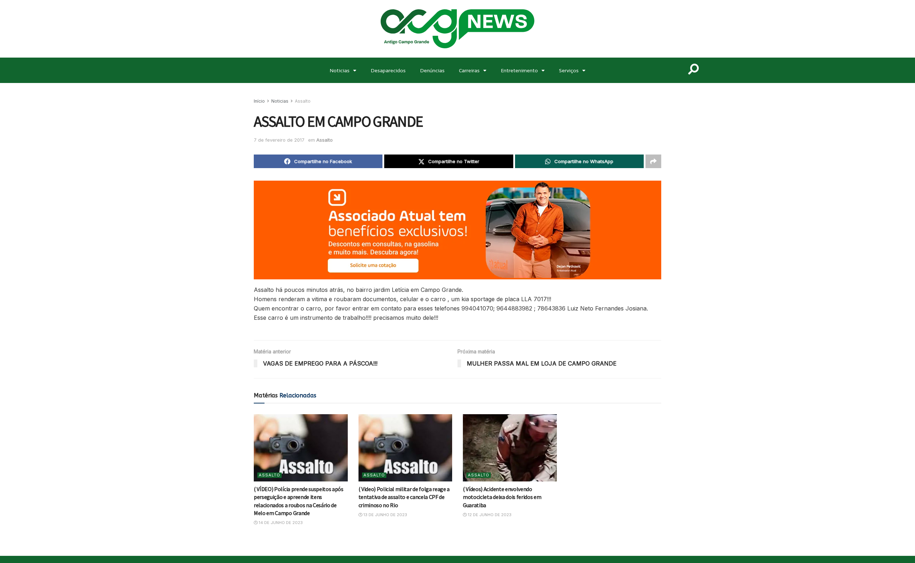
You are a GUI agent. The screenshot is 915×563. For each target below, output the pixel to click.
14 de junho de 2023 (280, 522)
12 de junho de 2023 (489, 514)
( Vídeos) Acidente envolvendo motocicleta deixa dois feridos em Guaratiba (502, 497)
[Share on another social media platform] (653, 161)
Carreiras (469, 70)
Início (259, 101)
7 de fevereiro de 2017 (279, 140)
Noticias (340, 70)
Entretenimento (519, 70)
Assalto (303, 101)
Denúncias (432, 70)
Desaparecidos (388, 70)
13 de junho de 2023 (384, 514)
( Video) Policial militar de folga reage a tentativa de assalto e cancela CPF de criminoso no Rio (404, 497)
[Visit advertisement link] (457, 230)
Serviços (569, 70)
